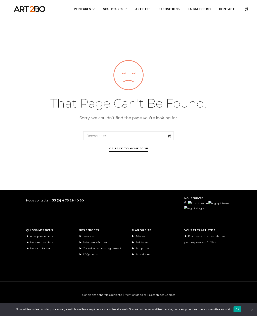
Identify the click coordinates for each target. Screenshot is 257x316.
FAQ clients (90, 254)
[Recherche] (170, 136)
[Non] (252, 310)
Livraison (88, 236)
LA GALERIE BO (199, 9)
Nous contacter (40, 248)
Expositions (143, 254)
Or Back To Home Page (128, 148)
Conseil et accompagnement (102, 248)
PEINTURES (82, 9)
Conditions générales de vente (102, 294)
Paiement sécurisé (95, 242)
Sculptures (142, 248)
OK (237, 309)
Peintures (142, 242)
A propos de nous (41, 236)
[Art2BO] (29, 9)
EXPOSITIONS (169, 9)
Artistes (140, 236)
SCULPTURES (113, 9)
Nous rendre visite (41, 242)
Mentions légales (135, 294)
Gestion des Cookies (162, 294)
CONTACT (227, 9)
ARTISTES (143, 9)
